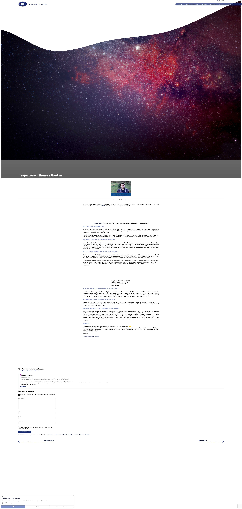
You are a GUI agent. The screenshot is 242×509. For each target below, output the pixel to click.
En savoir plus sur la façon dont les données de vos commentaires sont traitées (68, 434)
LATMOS (102, 205)
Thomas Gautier (98, 223)
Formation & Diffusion (191, 4)
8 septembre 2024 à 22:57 (25, 377)
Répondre (22, 386)
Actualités (203, 4)
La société (222, 4)
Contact (229, 4)
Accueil (180, 4)
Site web (20, 421)
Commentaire (21, 398)
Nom (19, 411)
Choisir (37, 506)
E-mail (20, 416)
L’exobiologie (212, 4)
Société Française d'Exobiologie (38, 4)
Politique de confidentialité (61, 506)
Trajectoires (126, 199)
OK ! (13, 506)
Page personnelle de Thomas (91, 336)
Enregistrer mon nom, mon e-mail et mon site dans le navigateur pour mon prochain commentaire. (35, 428)
